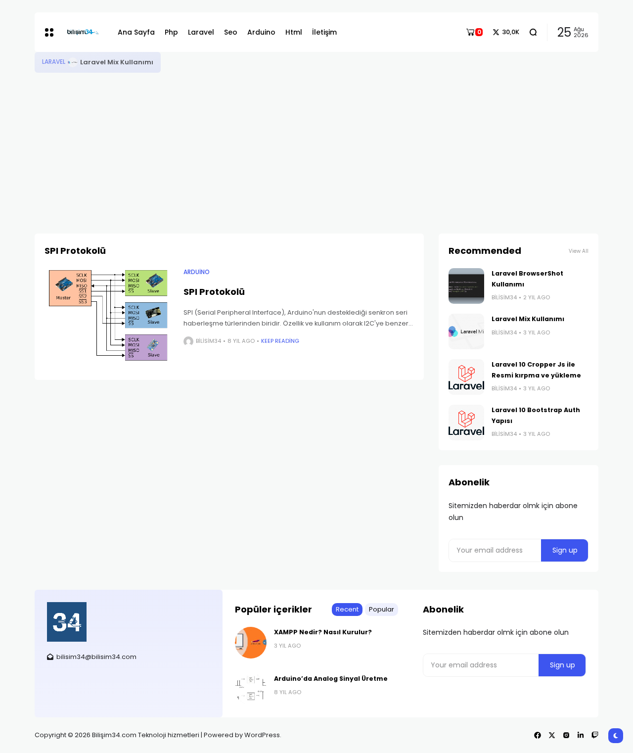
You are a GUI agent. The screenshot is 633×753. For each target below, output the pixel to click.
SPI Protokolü (214, 291)
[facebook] (537, 735)
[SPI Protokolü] (109, 316)
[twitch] (594, 735)
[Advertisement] (316, 147)
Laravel (53, 62)
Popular (381, 609)
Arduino (196, 272)
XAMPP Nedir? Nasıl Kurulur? (323, 632)
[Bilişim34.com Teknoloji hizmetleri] (83, 32)
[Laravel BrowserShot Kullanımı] (466, 286)
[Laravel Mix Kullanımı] (73, 62)
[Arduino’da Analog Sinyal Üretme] (251, 689)
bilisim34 (208, 341)
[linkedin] (580, 735)
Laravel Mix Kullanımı (116, 62)
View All (578, 251)
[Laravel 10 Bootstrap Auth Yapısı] (466, 422)
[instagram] (566, 735)
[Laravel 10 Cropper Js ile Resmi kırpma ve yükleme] (466, 377)
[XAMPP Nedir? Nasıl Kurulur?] (251, 643)
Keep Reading (280, 341)
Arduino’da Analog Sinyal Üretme (331, 678)
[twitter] (551, 735)
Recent (347, 609)
